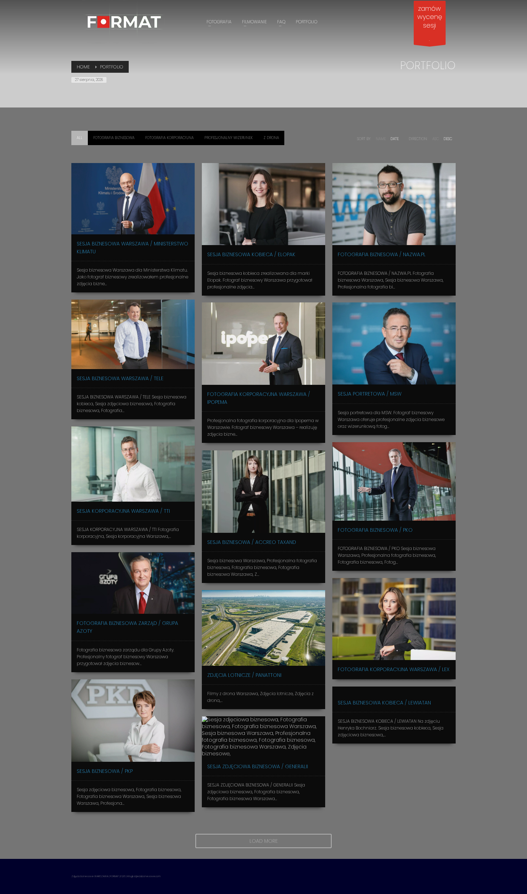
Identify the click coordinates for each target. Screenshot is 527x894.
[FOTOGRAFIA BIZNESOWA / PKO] (394, 481)
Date (394, 139)
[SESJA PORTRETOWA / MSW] (394, 343)
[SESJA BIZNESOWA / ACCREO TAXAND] (263, 491)
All (79, 137)
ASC (435, 139)
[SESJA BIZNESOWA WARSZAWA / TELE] (133, 334)
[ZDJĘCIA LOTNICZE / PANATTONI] (263, 628)
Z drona (271, 137)
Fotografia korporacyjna (169, 137)
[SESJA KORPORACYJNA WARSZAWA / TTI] (133, 464)
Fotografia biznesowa (113, 137)
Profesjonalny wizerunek (228, 137)
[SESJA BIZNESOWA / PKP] (133, 720)
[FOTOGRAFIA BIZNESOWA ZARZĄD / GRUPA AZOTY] (133, 583)
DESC (447, 139)
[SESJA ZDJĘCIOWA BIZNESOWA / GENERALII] (263, 736)
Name (381, 139)
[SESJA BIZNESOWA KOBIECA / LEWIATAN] (394, 690)
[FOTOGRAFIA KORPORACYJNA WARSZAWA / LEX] (394, 619)
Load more (264, 841)
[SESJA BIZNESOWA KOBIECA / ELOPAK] (263, 204)
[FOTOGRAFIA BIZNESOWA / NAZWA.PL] (394, 204)
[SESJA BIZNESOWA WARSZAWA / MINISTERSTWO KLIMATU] (133, 198)
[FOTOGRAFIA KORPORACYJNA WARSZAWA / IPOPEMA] (263, 343)
